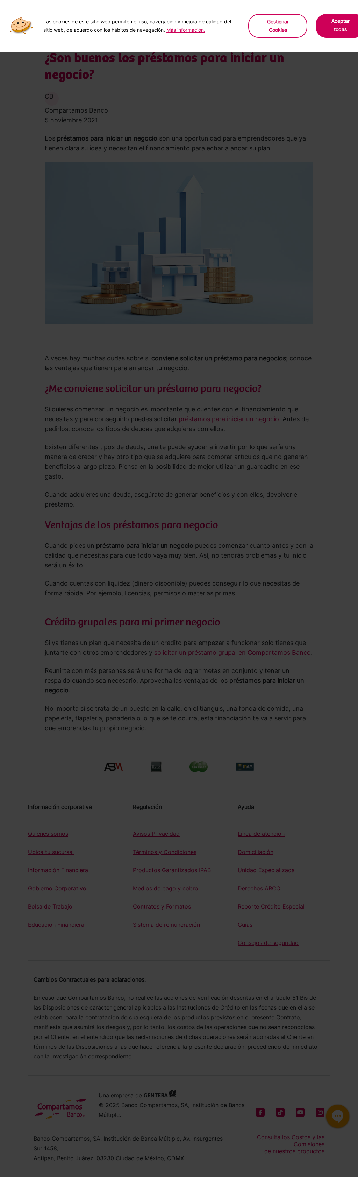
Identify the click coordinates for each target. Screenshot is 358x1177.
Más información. (185, 30)
